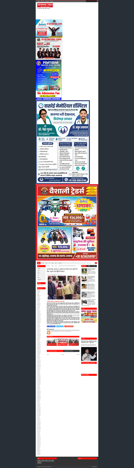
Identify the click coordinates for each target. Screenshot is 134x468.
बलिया (52, 263)
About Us (42, 1)
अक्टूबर (38, 303)
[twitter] (89, 1)
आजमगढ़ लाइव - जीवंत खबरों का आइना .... (47, 466)
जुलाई (38, 291)
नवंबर (37, 317)
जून (37, 308)
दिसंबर (38, 300)
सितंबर (38, 304)
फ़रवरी (38, 298)
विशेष (56, 263)
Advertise (51, 1)
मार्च (37, 312)
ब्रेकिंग (61, 274)
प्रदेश (46, 263)
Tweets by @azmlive (40, 285)
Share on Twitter (60, 326)
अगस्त (38, 290)
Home (39, 1)
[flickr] (91, 1)
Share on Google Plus (69, 326)
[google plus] (96, 1)
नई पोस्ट (48, 354)
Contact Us (47, 1)
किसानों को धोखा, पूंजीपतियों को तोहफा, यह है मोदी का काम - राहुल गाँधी (89, 342)
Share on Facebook (52, 326)
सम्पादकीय (60, 263)
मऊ (49, 263)
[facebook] (87, 1)
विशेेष (38, 277)
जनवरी (38, 299)
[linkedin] (93, 1)
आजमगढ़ (39, 268)
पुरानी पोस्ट (78, 354)
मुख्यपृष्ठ (63, 354)
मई (37, 294)
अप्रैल (38, 295)
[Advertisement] (67, 10)
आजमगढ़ (42, 263)
